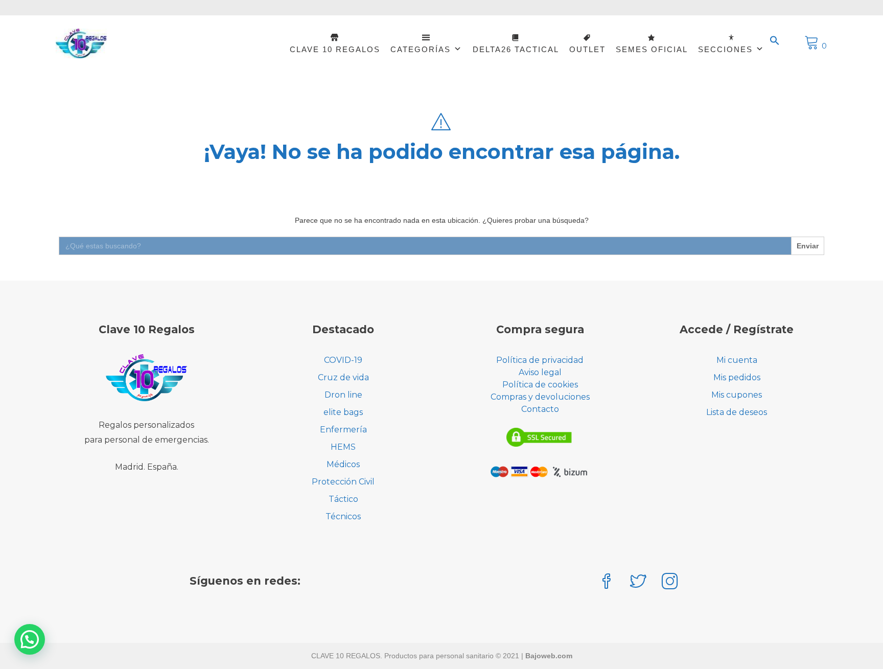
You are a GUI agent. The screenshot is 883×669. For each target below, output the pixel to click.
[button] (775, 41)
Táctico (343, 499)
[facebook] (606, 582)
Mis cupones (736, 395)
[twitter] (638, 582)
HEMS (343, 447)
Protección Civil (343, 482)
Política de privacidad (540, 360)
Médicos (343, 464)
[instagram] (670, 582)
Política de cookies (540, 384)
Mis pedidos (736, 377)
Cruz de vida (343, 377)
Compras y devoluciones (540, 397)
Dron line (343, 395)
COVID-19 (343, 360)
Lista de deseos (736, 412)
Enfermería (343, 429)
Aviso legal (540, 372)
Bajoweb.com (548, 656)
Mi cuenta (736, 360)
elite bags (343, 412)
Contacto (540, 409)
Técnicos (343, 516)
